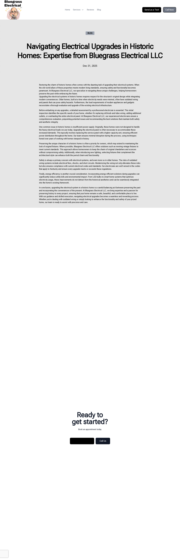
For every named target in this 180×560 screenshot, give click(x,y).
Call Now (169, 9)
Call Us (103, 441)
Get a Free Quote (82, 441)
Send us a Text (151, 9)
